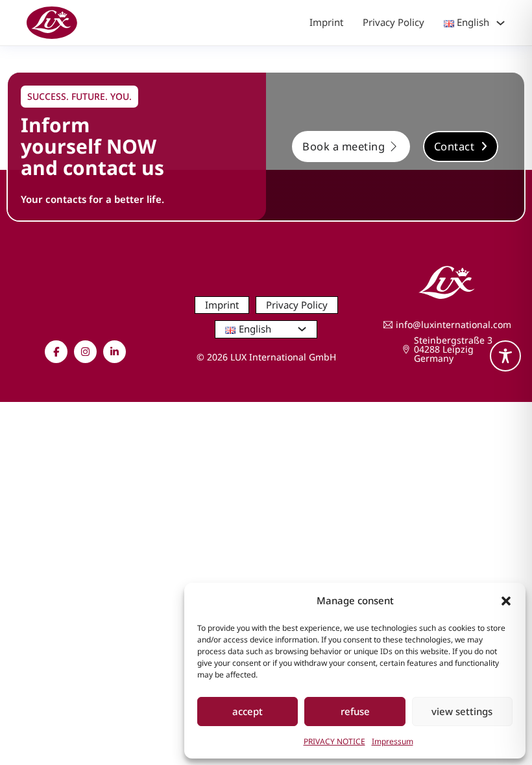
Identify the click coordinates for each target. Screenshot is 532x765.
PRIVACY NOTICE (334, 741)
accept (247, 711)
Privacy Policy (393, 22)
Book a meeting (343, 146)
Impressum (392, 741)
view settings (461, 711)
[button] (506, 600)
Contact (454, 146)
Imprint (326, 22)
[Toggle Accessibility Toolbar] (505, 356)
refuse (355, 711)
